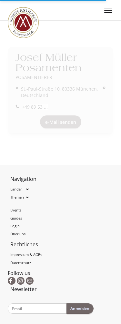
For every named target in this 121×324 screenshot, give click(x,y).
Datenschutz (20, 262)
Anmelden (79, 308)
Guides (16, 218)
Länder (16, 189)
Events (15, 210)
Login (15, 225)
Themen (17, 197)
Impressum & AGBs (26, 254)
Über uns (17, 233)
